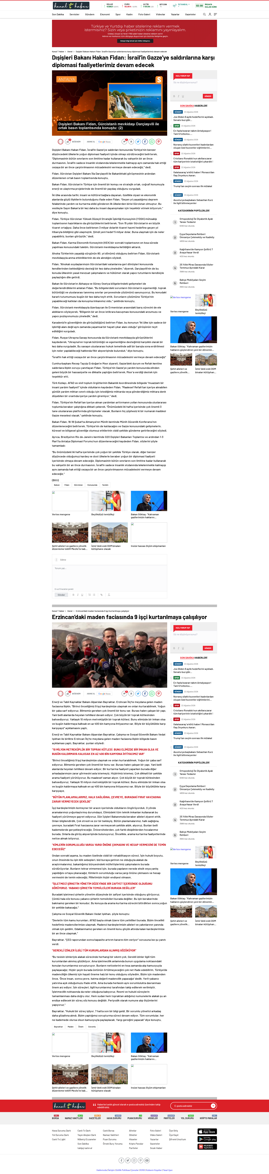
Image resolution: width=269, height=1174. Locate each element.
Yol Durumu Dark (60, 1135)
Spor (118, 14)
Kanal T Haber (58, 51)
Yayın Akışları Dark (87, 1135)
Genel (69, 51)
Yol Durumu (187, 1117)
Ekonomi (105, 14)
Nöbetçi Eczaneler (87, 1139)
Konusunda (92, 485)
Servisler (74, 14)
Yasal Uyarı (168, 1170)
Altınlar (133, 1130)
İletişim (111, 1170)
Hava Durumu (114, 1117)
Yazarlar (175, 14)
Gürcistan (78, 485)
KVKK (142, 1170)
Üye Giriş (173, 1130)
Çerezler (135, 1170)
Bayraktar (58, 1026)
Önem (80, 1026)
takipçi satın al (85, 1148)
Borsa (55, 1117)
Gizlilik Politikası (123, 1170)
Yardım (105, 485)
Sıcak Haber (156, 1148)
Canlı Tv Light (59, 1139)
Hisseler (153, 1117)
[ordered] (89, 595)
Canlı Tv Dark (84, 1130)
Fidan (66, 485)
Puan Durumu (134, 1117)
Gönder (61, 594)
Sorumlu (92, 1026)
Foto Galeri (144, 14)
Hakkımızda (102, 1170)
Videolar (160, 14)
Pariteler (169, 1117)
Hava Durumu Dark (61, 1130)
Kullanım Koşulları (154, 1170)
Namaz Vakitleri (74, 1117)
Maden (70, 1026)
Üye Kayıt (174, 1135)
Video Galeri (156, 1135)
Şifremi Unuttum (177, 1139)
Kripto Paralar (208, 1117)
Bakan (57, 485)
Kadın (129, 14)
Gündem (89, 14)
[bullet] (94, 595)
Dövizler (133, 1135)
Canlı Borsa (108, 1130)
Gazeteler (190, 14)
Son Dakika (58, 14)
